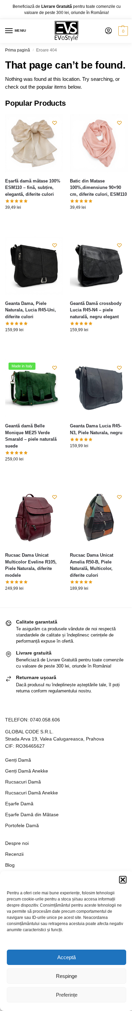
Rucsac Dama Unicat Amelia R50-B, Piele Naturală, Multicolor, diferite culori (91, 565)
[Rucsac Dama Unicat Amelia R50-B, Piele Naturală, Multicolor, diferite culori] (99, 517)
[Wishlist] (54, 123)
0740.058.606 (45, 719)
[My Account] (108, 31)
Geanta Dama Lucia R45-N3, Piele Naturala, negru (96, 429)
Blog (10, 865)
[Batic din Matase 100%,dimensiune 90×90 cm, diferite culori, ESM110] (99, 143)
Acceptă (66, 957)
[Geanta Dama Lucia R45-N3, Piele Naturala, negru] (99, 388)
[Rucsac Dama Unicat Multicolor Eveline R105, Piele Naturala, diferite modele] (34, 517)
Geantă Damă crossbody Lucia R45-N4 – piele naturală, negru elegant (95, 310)
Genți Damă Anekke (26, 771)
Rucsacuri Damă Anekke (31, 792)
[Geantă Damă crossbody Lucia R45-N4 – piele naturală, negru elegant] (99, 266)
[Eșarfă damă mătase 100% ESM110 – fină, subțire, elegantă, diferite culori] (34, 143)
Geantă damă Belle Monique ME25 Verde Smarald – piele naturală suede (31, 436)
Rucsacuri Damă (23, 782)
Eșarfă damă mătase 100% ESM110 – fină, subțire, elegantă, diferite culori (32, 187)
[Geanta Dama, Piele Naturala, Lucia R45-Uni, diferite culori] (34, 266)
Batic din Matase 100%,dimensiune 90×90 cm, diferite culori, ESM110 (98, 187)
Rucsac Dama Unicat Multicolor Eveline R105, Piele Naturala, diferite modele (31, 565)
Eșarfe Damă (19, 803)
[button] (122, 879)
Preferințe (66, 995)
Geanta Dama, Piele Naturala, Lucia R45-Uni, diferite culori (30, 310)
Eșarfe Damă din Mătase (32, 814)
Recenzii (14, 854)
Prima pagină (17, 50)
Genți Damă (18, 760)
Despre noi (17, 843)
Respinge (66, 976)
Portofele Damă (22, 825)
